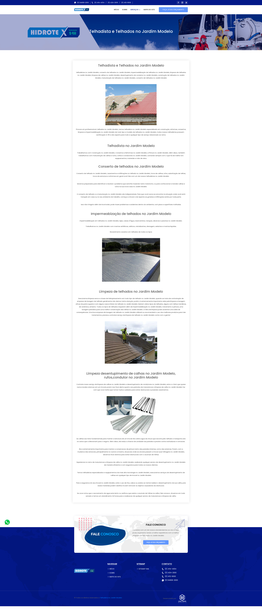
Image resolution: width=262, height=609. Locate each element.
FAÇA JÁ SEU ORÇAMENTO (173, 9)
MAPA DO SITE (149, 9)
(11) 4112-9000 (126, 3)
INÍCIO (116, 9)
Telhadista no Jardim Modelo (111, 598)
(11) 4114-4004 (99, 3)
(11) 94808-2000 (83, 3)
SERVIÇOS (134, 9)
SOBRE (124, 9)
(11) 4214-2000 (113, 3)
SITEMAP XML (144, 569)
